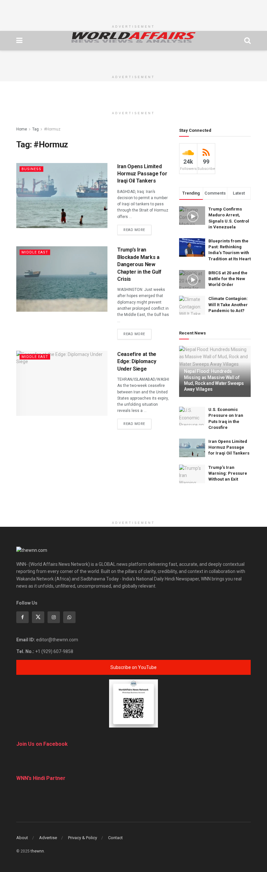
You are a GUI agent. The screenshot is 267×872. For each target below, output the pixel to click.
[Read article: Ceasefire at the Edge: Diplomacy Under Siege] (61, 383)
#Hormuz (52, 129)
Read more (137, 229)
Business (31, 169)
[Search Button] (247, 40)
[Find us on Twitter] (38, 617)
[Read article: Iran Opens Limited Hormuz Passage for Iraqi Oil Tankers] (61, 195)
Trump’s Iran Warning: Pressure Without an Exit (227, 473)
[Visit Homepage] (133, 37)
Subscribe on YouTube (133, 667)
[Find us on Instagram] (54, 617)
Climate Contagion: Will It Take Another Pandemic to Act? (228, 304)
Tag (35, 129)
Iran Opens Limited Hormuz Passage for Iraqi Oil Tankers (142, 173)
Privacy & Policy (82, 837)
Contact (115, 837)
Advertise (48, 837)
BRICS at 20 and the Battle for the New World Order (227, 278)
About (22, 837)
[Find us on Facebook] (22, 617)
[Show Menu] (19, 40)
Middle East (34, 252)
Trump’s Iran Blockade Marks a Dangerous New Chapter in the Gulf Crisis (139, 264)
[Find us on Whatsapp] (69, 617)
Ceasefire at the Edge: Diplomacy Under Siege (136, 361)
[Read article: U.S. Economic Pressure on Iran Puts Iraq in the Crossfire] (192, 416)
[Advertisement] (133, 10)
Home (21, 129)
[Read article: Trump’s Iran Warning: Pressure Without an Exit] (192, 474)
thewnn (37, 851)
